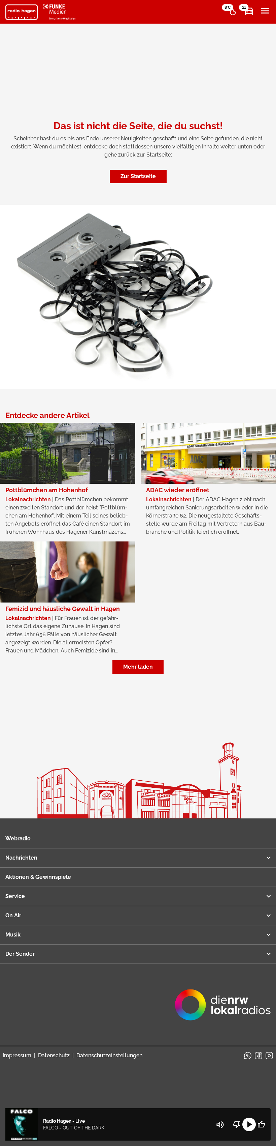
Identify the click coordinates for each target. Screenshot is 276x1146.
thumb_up (261, 1124)
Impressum (17, 1055)
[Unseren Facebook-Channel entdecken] (258, 1056)
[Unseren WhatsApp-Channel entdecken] (248, 1056)
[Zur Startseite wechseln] (21, 12)
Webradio (18, 838)
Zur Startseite (138, 176)
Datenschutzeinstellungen (109, 1055)
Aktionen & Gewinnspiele (38, 877)
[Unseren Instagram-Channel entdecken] (269, 1056)
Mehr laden (138, 667)
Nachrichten (21, 858)
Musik (13, 934)
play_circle (249, 1124)
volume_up (220, 1124)
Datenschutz (54, 1055)
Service (15, 896)
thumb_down (237, 1124)
